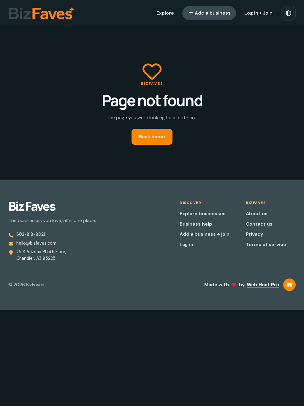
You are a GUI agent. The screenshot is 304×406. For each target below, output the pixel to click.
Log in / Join (258, 13)
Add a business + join (204, 234)
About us (256, 213)
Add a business (212, 13)
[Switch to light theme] (288, 13)
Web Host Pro (263, 284)
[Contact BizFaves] (289, 284)
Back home (152, 136)
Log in (186, 244)
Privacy (254, 234)
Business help (196, 224)
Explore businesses (203, 213)
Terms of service (266, 244)
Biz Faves (31, 206)
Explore (165, 13)
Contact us (259, 224)
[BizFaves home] (41, 13)
